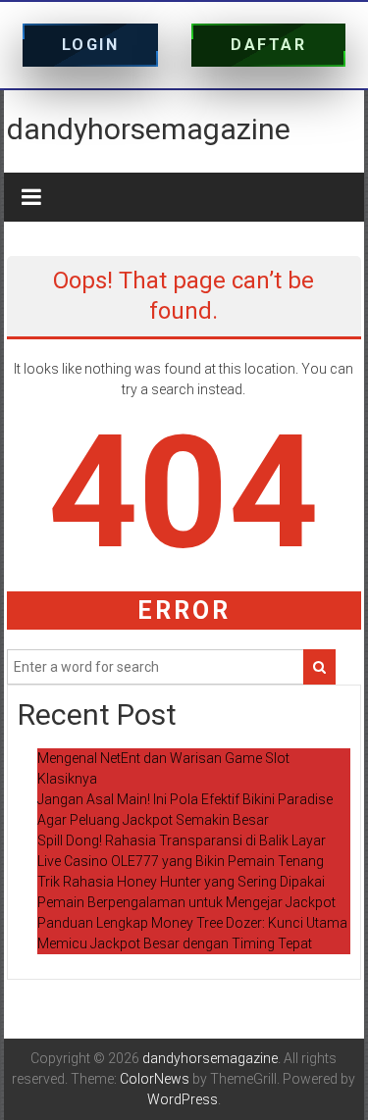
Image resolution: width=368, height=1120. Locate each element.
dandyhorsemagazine (148, 129)
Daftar (268, 44)
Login (91, 44)
